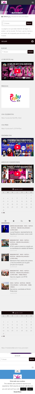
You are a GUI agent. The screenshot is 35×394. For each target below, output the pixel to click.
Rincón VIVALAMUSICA (23, 228)
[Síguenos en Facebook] (32, 41)
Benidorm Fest (14, 240)
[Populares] (13, 221)
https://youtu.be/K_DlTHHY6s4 (11, 128)
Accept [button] (23, 389)
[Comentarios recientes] (22, 221)
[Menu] (32, 2)
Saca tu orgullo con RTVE (18, 277)
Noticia (31, 226)
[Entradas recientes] (5, 221)
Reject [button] (30, 389)
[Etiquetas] (30, 221)
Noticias (13, 228)
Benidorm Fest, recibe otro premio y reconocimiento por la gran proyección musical (21, 262)
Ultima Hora (14, 230)
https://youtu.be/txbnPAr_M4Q (11, 118)
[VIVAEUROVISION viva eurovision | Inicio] (5, 2)
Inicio (25, 226)
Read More (17, 392)
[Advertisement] (12, 303)
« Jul (3, 212)
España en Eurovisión (16, 226)
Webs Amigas (23, 274)
